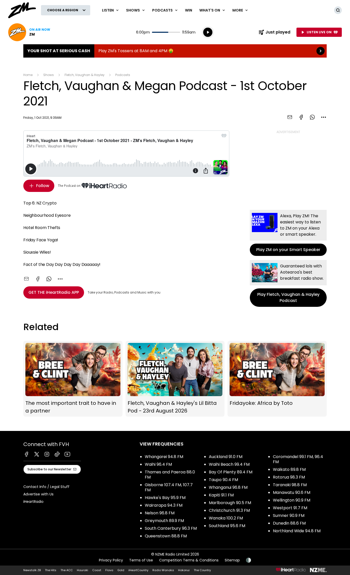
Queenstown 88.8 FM (166, 536)
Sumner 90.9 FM (288, 515)
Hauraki (82, 570)
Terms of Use (141, 560)
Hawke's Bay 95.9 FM (165, 498)
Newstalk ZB (32, 570)
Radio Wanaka (163, 570)
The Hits (50, 570)
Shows (48, 75)
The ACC (66, 570)
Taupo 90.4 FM (223, 480)
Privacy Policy (111, 560)
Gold (120, 570)
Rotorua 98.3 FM (289, 477)
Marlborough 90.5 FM (230, 503)
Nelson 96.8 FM (159, 513)
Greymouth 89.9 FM (164, 521)
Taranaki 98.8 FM (290, 485)
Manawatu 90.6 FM (291, 492)
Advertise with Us (38, 494)
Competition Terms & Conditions (189, 560)
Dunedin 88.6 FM (289, 523)
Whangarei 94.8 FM (164, 457)
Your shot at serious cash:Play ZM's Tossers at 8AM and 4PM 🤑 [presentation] (175, 51)
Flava (109, 570)
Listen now (29, 32)
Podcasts (122, 75)
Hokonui (184, 570)
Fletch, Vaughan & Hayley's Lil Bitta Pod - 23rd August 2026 (175, 379)
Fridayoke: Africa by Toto (277, 379)
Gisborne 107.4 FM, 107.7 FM (169, 487)
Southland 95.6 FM (227, 526)
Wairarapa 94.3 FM (163, 505)
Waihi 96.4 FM (158, 464)
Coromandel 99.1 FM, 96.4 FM (298, 459)
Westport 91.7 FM (290, 508)
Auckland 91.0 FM (225, 457)
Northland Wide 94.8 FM (297, 531)
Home (28, 75)
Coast (96, 570)
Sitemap (232, 560)
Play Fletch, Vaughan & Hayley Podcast (288, 283)
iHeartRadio (33, 501)
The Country (202, 570)
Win (188, 10)
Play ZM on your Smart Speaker (288, 233)
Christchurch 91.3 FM (229, 510)
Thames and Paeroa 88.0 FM (170, 474)
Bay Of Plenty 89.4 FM (230, 472)
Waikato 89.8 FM (289, 469)
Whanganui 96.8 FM (228, 487)
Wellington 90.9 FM (291, 500)
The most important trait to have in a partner (72, 379)
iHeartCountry (138, 570)
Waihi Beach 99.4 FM (229, 464)
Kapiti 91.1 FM (221, 495)
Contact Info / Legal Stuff (46, 486)
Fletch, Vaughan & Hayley (85, 75)
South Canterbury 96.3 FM (171, 528)
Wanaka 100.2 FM (226, 518)
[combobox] (324, 117)
